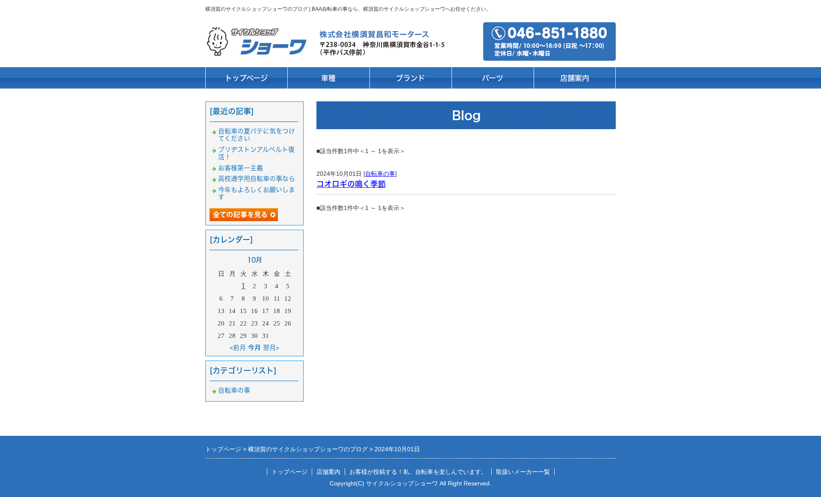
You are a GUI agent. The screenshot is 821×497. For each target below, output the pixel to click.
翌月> (271, 347)
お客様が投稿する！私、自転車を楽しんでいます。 (418, 471)
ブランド (410, 78)
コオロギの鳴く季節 (351, 184)
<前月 (238, 347)
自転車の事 (380, 173)
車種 (328, 78)
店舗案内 (574, 78)
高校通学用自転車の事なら (256, 178)
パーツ (492, 78)
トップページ (246, 78)
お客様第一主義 (240, 168)
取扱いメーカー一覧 (523, 471)
